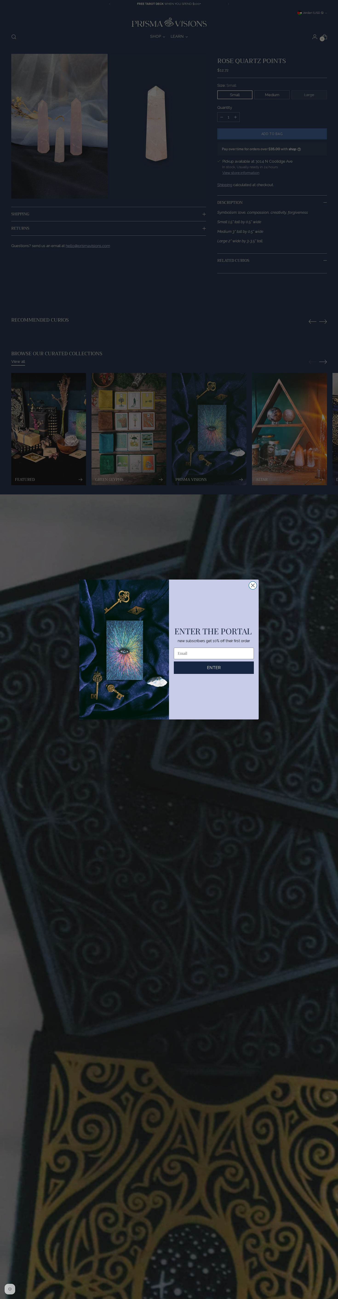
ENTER (214, 667)
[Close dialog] (253, 585)
